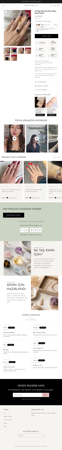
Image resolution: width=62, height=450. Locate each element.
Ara (5, 413)
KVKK (5, 426)
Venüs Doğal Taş (21, 446)
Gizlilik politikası (44, 446)
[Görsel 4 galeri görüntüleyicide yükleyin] (28, 51)
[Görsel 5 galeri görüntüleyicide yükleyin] (7, 57)
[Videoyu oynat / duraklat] (14, 139)
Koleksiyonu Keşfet (14, 215)
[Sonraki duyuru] (59, 1)
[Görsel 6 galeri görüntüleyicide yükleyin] (14, 57)
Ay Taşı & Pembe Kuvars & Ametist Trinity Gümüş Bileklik (51, 109)
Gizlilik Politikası (8, 420)
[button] (3, 5)
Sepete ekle (40, 114)
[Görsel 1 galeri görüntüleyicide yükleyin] (7, 51)
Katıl (45, 395)
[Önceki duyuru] (3, 1)
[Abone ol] (43, 435)
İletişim (5, 423)
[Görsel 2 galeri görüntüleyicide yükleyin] (14, 51)
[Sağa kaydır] (57, 95)
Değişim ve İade (8, 416)
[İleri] (60, 138)
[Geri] (2, 138)
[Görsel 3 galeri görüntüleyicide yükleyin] (21, 51)
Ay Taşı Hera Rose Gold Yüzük (40, 109)
